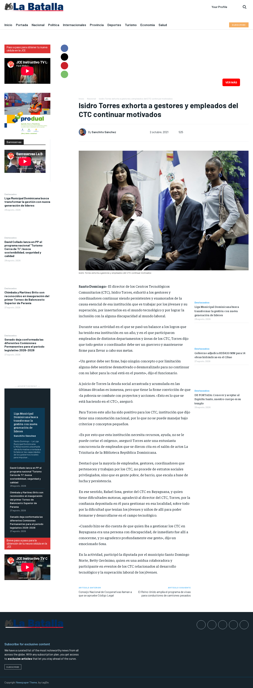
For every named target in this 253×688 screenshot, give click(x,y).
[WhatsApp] (64, 74)
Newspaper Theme (26, 682)
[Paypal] (222, 624)
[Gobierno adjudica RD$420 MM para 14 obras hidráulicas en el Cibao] (221, 335)
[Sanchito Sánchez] (83, 132)
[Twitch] (233, 624)
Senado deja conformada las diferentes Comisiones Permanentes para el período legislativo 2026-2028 (24, 345)
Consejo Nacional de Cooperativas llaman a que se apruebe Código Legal (105, 593)
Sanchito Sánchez (25, 435)
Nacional (91, 98)
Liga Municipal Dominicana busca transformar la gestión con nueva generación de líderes (27, 201)
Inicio (81, 98)
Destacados (10, 194)
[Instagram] (211, 624)
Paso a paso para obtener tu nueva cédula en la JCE (27, 49)
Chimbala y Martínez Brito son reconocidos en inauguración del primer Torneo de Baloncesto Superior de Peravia (26, 297)
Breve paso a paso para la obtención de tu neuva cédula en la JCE (27, 543)
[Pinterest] (64, 65)
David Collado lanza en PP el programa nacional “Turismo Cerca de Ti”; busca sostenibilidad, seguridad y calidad (23, 249)
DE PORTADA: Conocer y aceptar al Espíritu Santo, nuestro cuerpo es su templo (217, 399)
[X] (64, 57)
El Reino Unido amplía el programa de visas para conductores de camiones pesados (164, 593)
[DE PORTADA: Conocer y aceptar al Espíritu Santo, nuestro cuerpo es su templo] (221, 377)
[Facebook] (64, 48)
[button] (244, 7)
